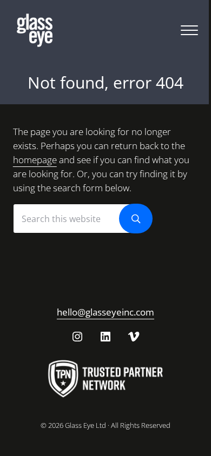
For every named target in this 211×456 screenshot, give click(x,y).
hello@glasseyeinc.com (105, 312)
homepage (35, 159)
